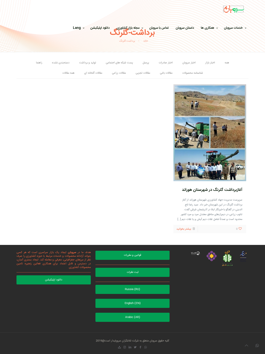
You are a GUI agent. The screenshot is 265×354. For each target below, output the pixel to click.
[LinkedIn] (130, 347)
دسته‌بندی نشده (60, 62)
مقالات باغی (166, 73)
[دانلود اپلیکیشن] (119, 347)
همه (227, 62)
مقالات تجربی (143, 73)
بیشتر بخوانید (183, 229)
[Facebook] (140, 347)
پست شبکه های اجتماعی (119, 62)
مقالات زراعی (119, 73)
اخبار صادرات (166, 62)
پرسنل (146, 62)
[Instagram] (125, 347)
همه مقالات (68, 73)
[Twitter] (135, 347)
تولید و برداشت (87, 62)
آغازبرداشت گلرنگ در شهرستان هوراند (212, 190)
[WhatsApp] (146, 347)
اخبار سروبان (189, 62)
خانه (145, 41)
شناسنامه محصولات (192, 73)
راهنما (39, 62)
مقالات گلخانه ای (93, 73)
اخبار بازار (210, 62)
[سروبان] (233, 8)
